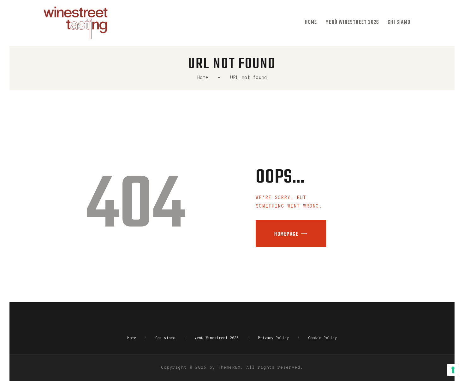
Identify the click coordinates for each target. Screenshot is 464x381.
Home (202, 78)
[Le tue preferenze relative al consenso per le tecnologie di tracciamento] (453, 370)
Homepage (286, 234)
